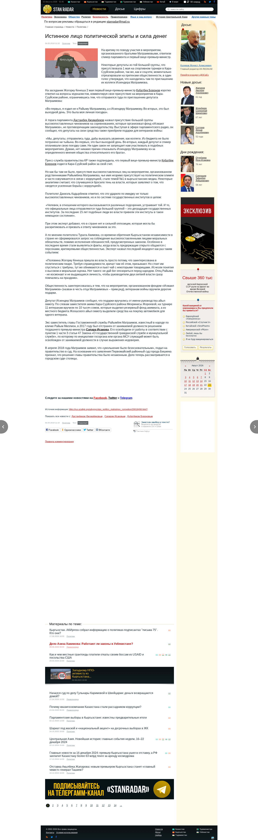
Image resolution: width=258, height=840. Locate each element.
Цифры (158, 835)
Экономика (60, 17)
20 (197, 385)
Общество (74, 17)
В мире (175, 2)
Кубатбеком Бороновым (140, 416)
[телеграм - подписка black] (109, 798)
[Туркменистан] (166, 655)
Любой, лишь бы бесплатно (194, 334)
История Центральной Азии (171, 17)
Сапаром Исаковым (115, 416)
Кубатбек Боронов (148, 90)
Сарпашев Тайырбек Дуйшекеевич (202, 178)
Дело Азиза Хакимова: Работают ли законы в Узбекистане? (91, 643)
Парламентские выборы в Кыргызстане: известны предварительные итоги (98, 717)
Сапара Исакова (97, 329)
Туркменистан (129, 2)
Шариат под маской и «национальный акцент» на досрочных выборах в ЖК (98, 728)
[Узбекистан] (169, 644)
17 (185, 385)
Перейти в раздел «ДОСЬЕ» (194, 75)
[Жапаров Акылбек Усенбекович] (187, 103)
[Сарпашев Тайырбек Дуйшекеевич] (187, 190)
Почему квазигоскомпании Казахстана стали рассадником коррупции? (95, 706)
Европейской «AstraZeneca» (193, 317)
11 (97, 805)
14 (115, 805)
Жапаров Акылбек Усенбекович (202, 90)
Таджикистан (110, 2)
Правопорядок (119, 17)
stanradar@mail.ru (118, 21)
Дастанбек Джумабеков (88, 120)
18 (189, 385)
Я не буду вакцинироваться (199, 339)
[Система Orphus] (153, 432)
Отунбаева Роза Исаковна (203, 159)
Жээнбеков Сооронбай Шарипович (201, 110)
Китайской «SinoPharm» (198, 326)
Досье (158, 832)
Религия (86, 17)
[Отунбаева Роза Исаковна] (187, 171)
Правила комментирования (59, 441)
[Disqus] (109, 488)
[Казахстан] (157, 655)
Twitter (112, 397)
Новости (70, 27)
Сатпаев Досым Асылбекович (202, 130)
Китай (162, 2)
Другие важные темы (204, 17)
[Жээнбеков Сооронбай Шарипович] (187, 122)
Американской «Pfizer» (197, 329)
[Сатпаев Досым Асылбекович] (187, 143)
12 (103, 805)
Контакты (50, 832)
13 (109, 805)
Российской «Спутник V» (198, 322)
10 (91, 805)
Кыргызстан (92, 2)
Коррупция (82, 43)
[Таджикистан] (163, 655)
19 (193, 385)
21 (201, 385)
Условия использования (67, 832)
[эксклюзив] (197, 262)
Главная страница (54, 27)
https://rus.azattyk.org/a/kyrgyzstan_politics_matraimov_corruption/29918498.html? (108, 409)
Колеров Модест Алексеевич (195, 65)
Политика (46, 17)
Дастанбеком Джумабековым (87, 416)
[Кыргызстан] (91, 43)
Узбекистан (148, 2)
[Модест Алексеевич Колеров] (193, 45)
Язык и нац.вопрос (141, 17)
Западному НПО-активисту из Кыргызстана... (83, 673)
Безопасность (100, 17)
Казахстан (75, 2)
